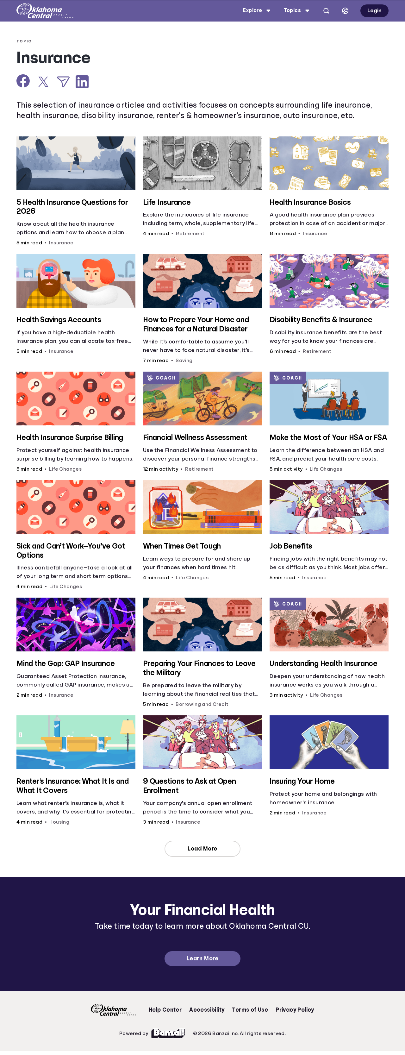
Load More (202, 848)
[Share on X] (43, 82)
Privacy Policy (295, 1010)
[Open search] (326, 10)
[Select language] (345, 10)
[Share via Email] (63, 81)
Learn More (202, 958)
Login (374, 10)
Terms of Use (250, 1010)
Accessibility (206, 1010)
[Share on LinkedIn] (82, 81)
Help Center (165, 1010)
